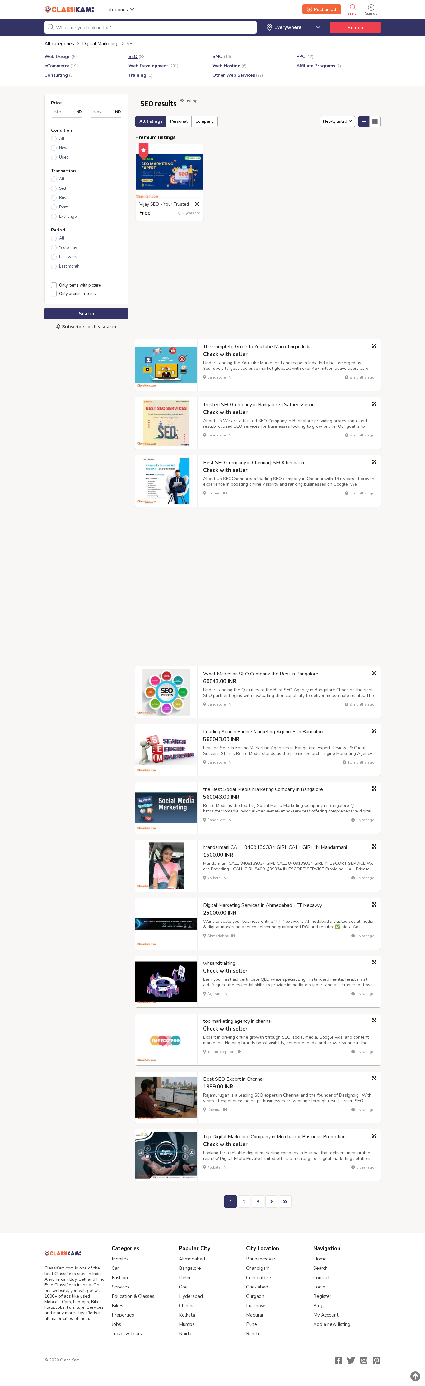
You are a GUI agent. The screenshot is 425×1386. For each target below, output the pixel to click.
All (61, 138)
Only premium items (77, 293)
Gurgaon (255, 1296)
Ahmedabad (192, 1259)
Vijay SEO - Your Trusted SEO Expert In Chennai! (171, 204)
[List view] (364, 121)
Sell (62, 188)
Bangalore (190, 1268)
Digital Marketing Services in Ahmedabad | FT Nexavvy (262, 905)
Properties (123, 1315)
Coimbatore (258, 1277)
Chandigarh (258, 1268)
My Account (326, 1315)
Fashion (120, 1277)
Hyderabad (191, 1296)
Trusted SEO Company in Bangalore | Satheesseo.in (259, 404)
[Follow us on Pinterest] (376, 1360)
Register (322, 1296)
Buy (62, 198)
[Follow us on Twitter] (351, 1360)
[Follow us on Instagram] (364, 1360)
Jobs (116, 1324)
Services (120, 1287)
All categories (59, 43)
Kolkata (187, 1315)
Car (115, 1268)
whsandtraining (219, 963)
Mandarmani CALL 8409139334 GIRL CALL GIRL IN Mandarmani (275, 847)
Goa (183, 1287)
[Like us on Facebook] (338, 1360)
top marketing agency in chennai (237, 1021)
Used (64, 157)
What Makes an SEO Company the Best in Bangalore (260, 674)
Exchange (68, 216)
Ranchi (253, 1333)
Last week (68, 257)
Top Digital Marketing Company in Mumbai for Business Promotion (274, 1137)
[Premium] (143, 149)
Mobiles (120, 1259)
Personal (179, 121)
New (63, 148)
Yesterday (68, 247)
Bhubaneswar (260, 1259)
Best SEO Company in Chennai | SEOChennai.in (253, 462)
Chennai (187, 1305)
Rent (63, 207)
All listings (150, 121)
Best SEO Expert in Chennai (233, 1079)
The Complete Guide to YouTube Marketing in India (257, 347)
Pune (251, 1324)
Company (204, 121)
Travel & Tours (127, 1333)
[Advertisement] (86, 438)
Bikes (117, 1305)
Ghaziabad (257, 1287)
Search (355, 28)
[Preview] (197, 204)
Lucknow (255, 1305)
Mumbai (187, 1324)
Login (319, 1287)
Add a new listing (331, 1324)
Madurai (254, 1315)
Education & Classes (133, 1296)
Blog (318, 1305)
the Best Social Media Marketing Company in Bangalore (263, 789)
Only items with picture (80, 285)
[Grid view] (375, 121)
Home (320, 1259)
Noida (185, 1333)
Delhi (184, 1277)
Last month (69, 266)
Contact (321, 1277)
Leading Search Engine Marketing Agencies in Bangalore (264, 732)
